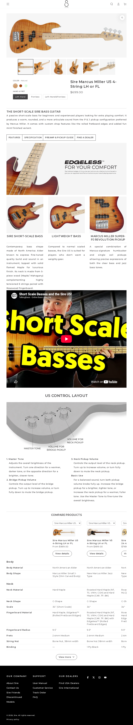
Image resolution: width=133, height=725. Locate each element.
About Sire (12, 683)
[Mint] (26, 85)
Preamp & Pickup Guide (59, 137)
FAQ (35, 697)
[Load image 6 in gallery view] (107, 67)
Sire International (69, 688)
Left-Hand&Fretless (55, 97)
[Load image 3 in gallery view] (58, 67)
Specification (33, 137)
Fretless (35, 97)
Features (14, 137)
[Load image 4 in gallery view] (74, 67)
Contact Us (12, 688)
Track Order (39, 692)
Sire (15, 715)
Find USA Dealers (69, 683)
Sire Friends (13, 692)
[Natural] (15, 85)
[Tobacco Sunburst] (20, 85)
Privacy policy (12, 719)
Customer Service (43, 688)
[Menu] (8, 4)
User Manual (40, 683)
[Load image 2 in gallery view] (42, 67)
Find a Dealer (85, 137)
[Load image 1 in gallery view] (25, 67)
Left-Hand (20, 97)
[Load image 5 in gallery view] (91, 67)
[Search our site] (111, 4)
